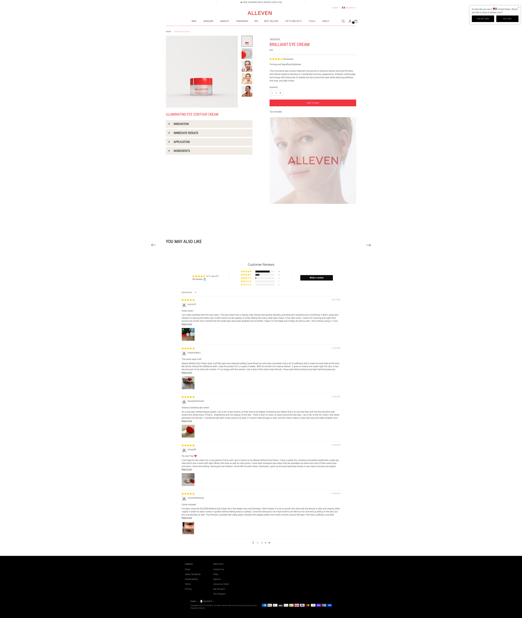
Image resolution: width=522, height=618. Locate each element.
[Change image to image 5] (247, 91)
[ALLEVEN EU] (261, 13)
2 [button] (257, 542)
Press (187, 569)
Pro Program (219, 594)
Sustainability (191, 579)
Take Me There (483, 19)
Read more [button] (187, 324)
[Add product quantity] (272, 93)
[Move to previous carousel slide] (153, 245)
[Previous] (216, 2)
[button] (276, 59)
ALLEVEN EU (209, 605)
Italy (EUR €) (349, 8)
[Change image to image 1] (247, 41)
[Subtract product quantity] (280, 93)
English (335, 8)
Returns (217, 579)
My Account (219, 589)
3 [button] (261, 542)
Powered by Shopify (197, 608)
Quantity (274, 87)
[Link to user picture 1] (188, 334)
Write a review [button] (317, 277)
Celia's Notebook (193, 574)
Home (168, 31)
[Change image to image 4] (247, 78)
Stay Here (507, 19)
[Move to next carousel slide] (368, 245)
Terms (188, 584)
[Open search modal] (343, 21)
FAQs (215, 574)
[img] (188, 300)
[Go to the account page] (349, 21)
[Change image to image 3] (247, 66)
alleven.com (495, 12)
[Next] (306, 2)
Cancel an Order (221, 584)
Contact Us (218, 569)
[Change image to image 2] (247, 53)
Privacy (188, 589)
